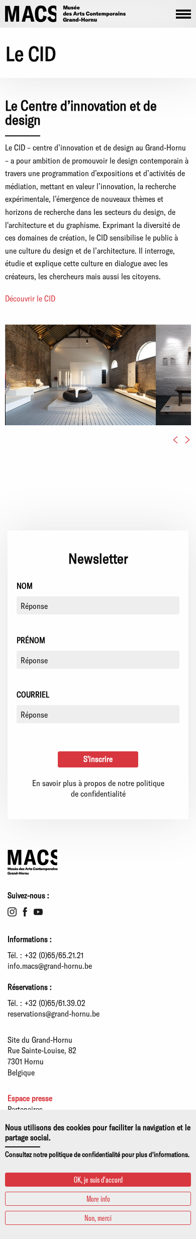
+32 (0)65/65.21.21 (54, 955)
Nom (25, 585)
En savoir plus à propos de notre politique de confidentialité (98, 788)
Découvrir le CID (30, 298)
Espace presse (30, 1098)
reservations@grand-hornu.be (54, 1013)
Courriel (33, 694)
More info (98, 1198)
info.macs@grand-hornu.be (50, 965)
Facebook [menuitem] (25, 911)
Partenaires (25, 1109)
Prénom (31, 640)
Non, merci (98, 1217)
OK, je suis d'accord (98, 1179)
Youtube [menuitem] (38, 911)
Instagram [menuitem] (12, 911)
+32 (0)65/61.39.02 (55, 1003)
